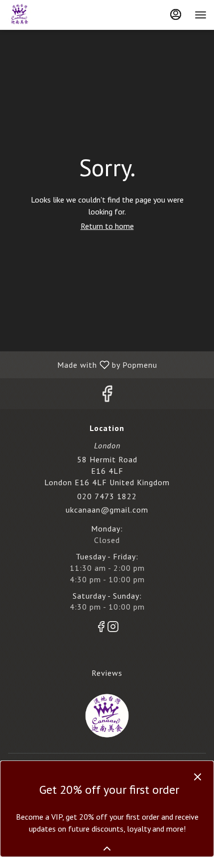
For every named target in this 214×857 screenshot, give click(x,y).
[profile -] (176, 14)
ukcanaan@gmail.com (107, 510)
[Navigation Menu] (201, 14)
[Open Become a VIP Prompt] (107, 849)
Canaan (107, 715)
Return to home (107, 226)
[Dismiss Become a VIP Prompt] (198, 777)
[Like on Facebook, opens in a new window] (107, 396)
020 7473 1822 (107, 496)
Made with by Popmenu (82, 364)
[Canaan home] (52, 14)
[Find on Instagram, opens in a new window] (113, 628)
